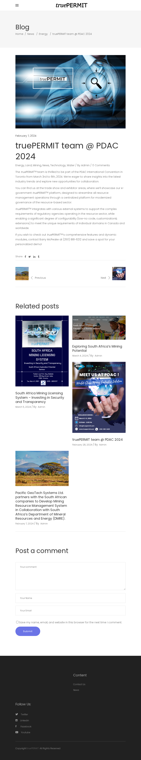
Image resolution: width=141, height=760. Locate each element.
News (30, 34)
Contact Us (79, 684)
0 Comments (101, 165)
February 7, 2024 (25, 136)
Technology (58, 165)
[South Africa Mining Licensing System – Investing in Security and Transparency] (42, 351)
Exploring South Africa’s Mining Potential (97, 348)
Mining (37, 165)
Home (19, 34)
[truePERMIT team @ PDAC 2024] (99, 397)
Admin (85, 165)
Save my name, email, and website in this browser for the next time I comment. (70, 622)
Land (28, 165)
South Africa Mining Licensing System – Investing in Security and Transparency (39, 397)
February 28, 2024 (82, 444)
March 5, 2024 (23, 406)
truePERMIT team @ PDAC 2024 (97, 439)
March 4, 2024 (80, 355)
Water (71, 165)
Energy (43, 34)
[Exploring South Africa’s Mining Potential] (99, 328)
